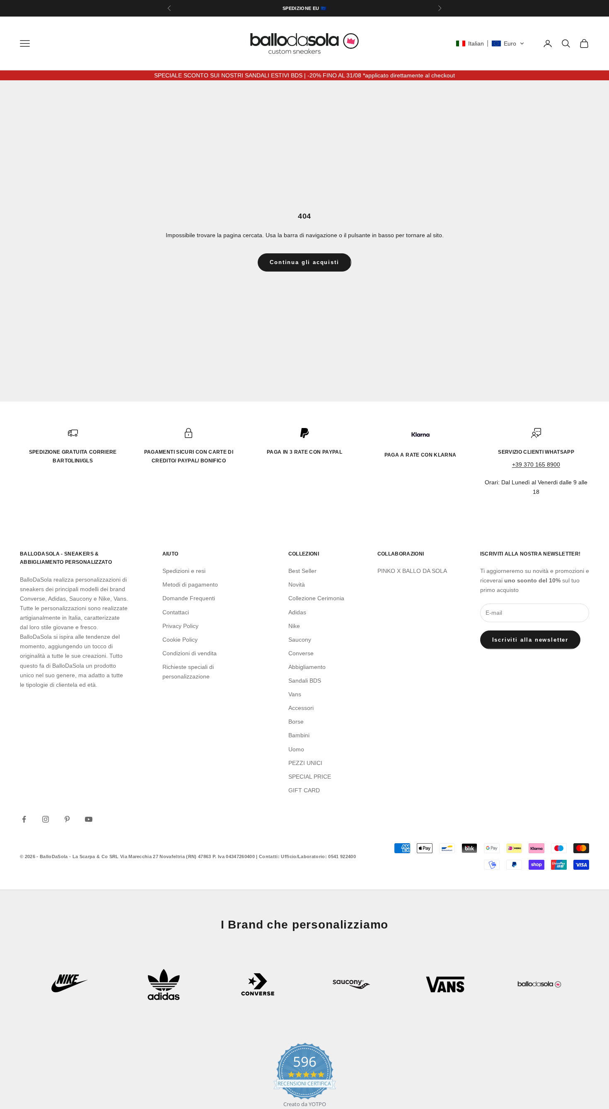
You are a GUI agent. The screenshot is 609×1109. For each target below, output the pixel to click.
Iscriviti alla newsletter (530, 640)
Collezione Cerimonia (316, 598)
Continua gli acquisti (304, 262)
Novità (296, 584)
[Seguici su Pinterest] (67, 819)
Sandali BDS (304, 680)
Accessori (301, 708)
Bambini (298, 735)
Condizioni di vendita (189, 653)
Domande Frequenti (188, 598)
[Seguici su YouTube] (89, 819)
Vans (294, 694)
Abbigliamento (307, 667)
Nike (294, 626)
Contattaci (175, 612)
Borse (296, 721)
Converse (301, 653)
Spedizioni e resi (183, 571)
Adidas (297, 612)
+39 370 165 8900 (536, 464)
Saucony (299, 639)
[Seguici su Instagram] (45, 819)
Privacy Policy (180, 626)
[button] (490, 43)
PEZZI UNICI (305, 763)
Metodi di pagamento (190, 584)
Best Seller (302, 571)
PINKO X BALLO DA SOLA (412, 571)
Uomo (296, 749)
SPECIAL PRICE (309, 776)
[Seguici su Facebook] (24, 819)
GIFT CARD (304, 790)
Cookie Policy (180, 639)
